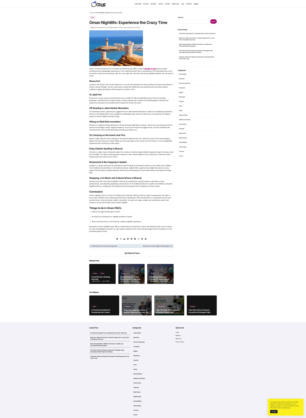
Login (182, 4)
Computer (182, 88)
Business (146, 4)
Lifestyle (167, 4)
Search (180, 17)
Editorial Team (133, 253)
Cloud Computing (184, 83)
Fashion (160, 4)
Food (180, 106)
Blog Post (189, 4)
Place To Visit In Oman (120, 27)
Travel (92, 17)
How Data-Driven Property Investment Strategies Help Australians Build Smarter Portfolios (196, 51)
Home (92, 12)
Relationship (175, 4)
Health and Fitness (185, 119)
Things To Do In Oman (134, 27)
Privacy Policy (180, 342)
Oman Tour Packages (107, 27)
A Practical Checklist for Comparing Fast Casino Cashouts (197, 33)
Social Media (183, 142)
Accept (274, 411)
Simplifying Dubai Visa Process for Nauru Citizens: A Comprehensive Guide (160, 279)
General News (183, 115)
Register (196, 4)
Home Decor (183, 124)
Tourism (95, 273)
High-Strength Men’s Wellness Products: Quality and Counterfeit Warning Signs (195, 45)
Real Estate (182, 133)
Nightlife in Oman (96, 27)
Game (181, 110)
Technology (182, 147)
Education (154, 4)
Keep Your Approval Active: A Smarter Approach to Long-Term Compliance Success (197, 39)
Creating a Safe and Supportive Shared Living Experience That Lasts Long (197, 57)
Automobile (138, 4)
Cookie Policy (286, 408)
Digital (181, 92)
